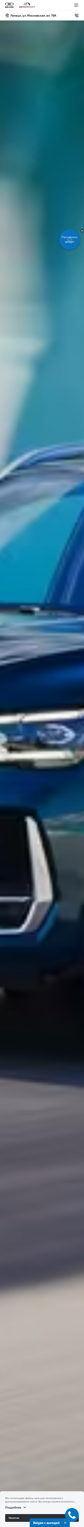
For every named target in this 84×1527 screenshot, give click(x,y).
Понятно (14, 1517)
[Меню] (76, 5)
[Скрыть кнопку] (82, 231)
